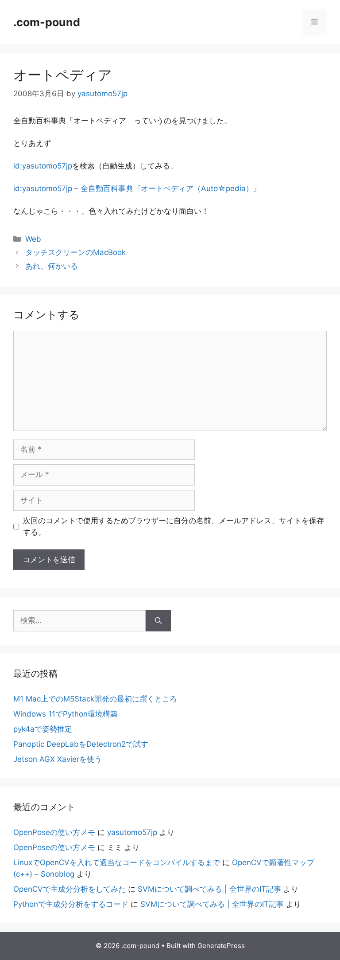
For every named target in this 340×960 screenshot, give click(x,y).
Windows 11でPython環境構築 (65, 713)
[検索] (158, 620)
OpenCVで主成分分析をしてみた (69, 889)
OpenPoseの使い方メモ (54, 832)
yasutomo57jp (132, 832)
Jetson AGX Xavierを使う (57, 759)
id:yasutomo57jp (42, 165)
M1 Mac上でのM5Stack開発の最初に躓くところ (95, 698)
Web (33, 239)
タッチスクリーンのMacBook (75, 252)
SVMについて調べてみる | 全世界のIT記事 (209, 889)
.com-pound (46, 22)
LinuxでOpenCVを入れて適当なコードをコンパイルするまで (116, 862)
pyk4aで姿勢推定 (42, 729)
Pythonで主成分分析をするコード (70, 904)
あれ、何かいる (51, 266)
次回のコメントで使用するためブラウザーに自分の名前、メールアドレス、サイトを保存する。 (173, 526)
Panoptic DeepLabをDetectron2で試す (80, 744)
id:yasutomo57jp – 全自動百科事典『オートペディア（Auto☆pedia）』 (137, 188)
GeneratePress (221, 945)
